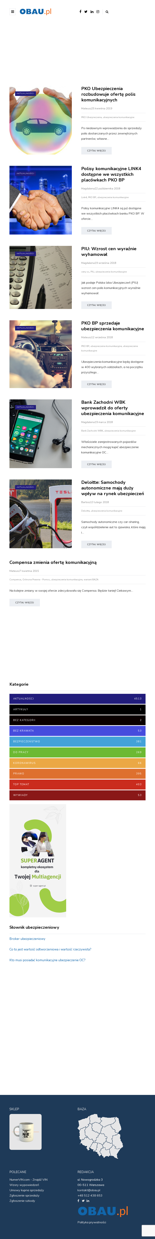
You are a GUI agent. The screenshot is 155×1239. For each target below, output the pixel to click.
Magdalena (88, 188)
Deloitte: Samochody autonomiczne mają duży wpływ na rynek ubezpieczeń (112, 488)
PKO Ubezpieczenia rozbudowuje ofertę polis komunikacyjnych (108, 94)
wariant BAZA (91, 579)
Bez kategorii (77, 720)
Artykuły (77, 709)
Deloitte (85, 510)
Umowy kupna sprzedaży (26, 1190)
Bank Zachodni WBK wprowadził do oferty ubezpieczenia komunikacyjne (112, 408)
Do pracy (77, 752)
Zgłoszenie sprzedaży (24, 1195)
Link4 (84, 197)
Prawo (77, 773)
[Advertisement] (77, 53)
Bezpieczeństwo (77, 741)
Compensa (15, 579)
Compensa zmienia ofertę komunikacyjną (53, 562)
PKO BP (92, 197)
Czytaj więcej (96, 150)
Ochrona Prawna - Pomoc (36, 579)
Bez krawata (77, 731)
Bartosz (85, 502)
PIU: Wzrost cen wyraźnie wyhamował (108, 251)
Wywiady (77, 795)
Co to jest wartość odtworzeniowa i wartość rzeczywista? (50, 949)
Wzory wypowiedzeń (24, 1185)
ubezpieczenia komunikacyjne (118, 117)
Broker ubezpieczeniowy (27, 939)
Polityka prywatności (92, 1222)
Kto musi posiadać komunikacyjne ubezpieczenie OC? (47, 960)
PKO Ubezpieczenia (91, 117)
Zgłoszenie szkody (22, 1201)
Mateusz (86, 108)
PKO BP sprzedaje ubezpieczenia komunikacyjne (112, 326)
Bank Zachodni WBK (92, 430)
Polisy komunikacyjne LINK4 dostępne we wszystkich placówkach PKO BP (111, 174)
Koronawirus (77, 763)
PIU (92, 271)
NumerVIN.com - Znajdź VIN (28, 1179)
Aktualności (25, 93)
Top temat (77, 784)
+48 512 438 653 (90, 1195)
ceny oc (85, 271)
